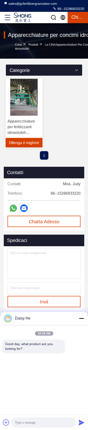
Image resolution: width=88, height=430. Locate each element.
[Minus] (81, 318)
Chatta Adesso (44, 221)
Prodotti (33, 44)
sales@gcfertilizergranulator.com (32, 3)
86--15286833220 (70, 9)
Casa (18, 44)
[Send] (81, 422)
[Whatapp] (13, 208)
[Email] (24, 208)
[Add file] (6, 422)
